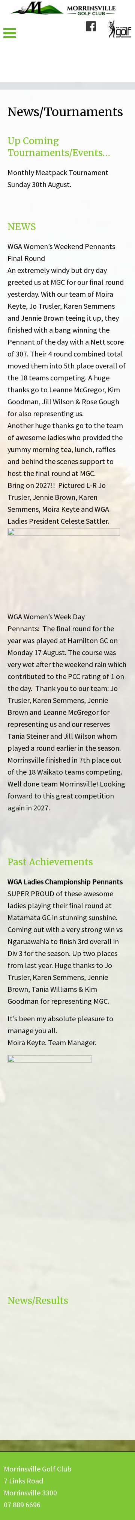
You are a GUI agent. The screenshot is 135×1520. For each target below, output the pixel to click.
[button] (10, 33)
